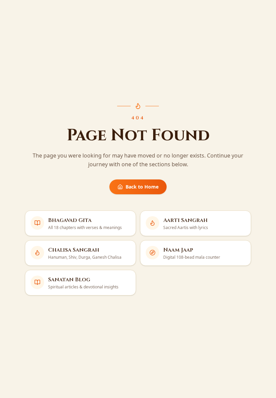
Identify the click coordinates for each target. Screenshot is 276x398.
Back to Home (142, 186)
